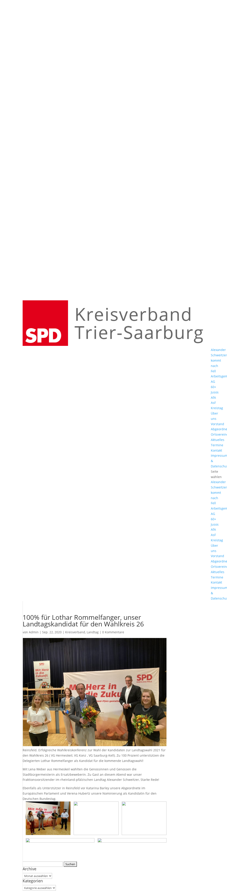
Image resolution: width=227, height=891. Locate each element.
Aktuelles (217, 440)
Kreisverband (75, 632)
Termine (217, 445)
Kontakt (216, 450)
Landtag (93, 632)
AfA (213, 397)
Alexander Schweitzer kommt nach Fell (219, 360)
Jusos (215, 392)
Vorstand (217, 424)
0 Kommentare (113, 632)
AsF (213, 403)
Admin (34, 632)
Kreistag (217, 408)
